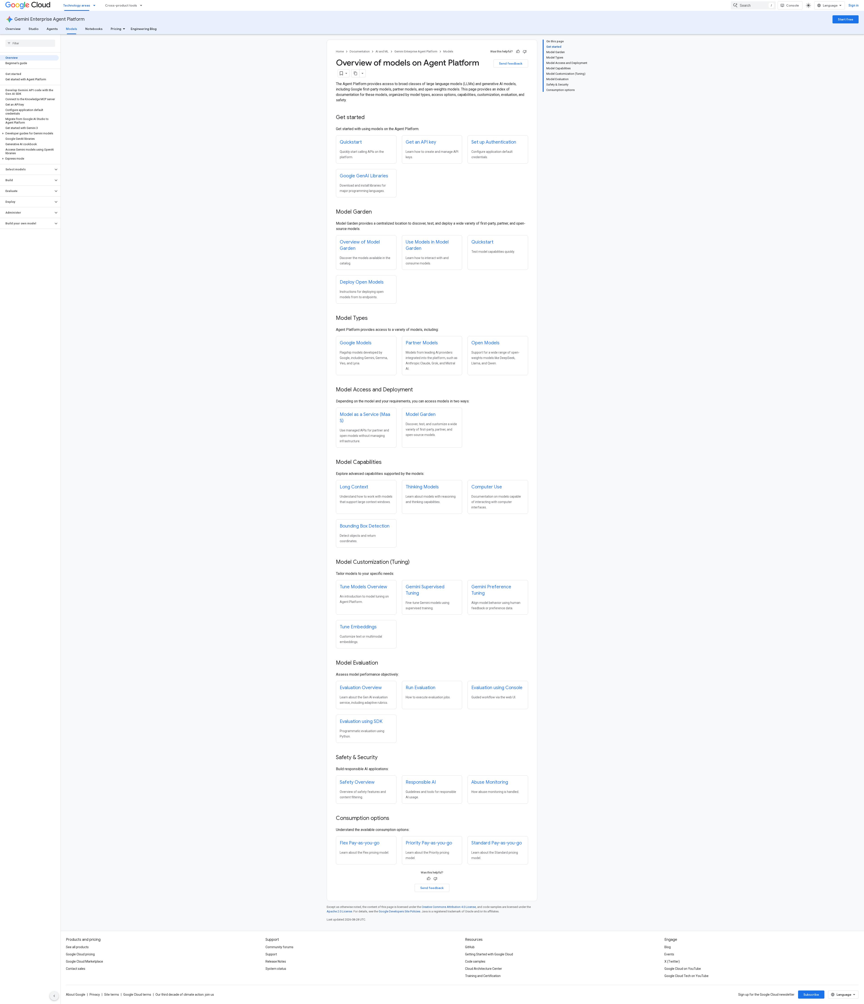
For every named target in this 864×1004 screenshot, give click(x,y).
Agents (52, 29)
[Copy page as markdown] (355, 73)
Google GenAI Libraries (364, 176)
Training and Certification (483, 976)
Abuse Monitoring (489, 782)
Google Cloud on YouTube (682, 968)
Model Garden (421, 414)
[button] (29, 133)
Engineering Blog (144, 29)
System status (276, 968)
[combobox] (753, 5)
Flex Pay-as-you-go (359, 843)
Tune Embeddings (358, 627)
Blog (667, 947)
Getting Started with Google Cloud (489, 954)
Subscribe (811, 995)
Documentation (360, 51)
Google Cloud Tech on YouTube (686, 976)
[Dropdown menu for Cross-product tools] (142, 5)
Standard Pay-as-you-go (496, 843)
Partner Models (422, 343)
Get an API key (421, 142)
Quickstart (351, 142)
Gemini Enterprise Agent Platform (49, 19)
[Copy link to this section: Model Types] (372, 318)
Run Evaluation (420, 687)
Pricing (116, 29)
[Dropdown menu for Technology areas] (95, 5)
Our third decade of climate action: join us (184, 994)
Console (792, 5)
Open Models (485, 343)
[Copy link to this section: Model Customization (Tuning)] (414, 562)
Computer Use (486, 487)
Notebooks (94, 29)
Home (340, 51)
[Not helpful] (524, 51)
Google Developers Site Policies (399, 911)
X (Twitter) (672, 961)
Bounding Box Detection (364, 526)
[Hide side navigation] (54, 995)
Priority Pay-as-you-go (429, 843)
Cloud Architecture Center (483, 968)
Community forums (279, 947)
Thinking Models (422, 487)
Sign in (853, 5)
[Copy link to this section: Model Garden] (376, 212)
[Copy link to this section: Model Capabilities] (386, 462)
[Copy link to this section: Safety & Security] (382, 757)
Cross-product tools (121, 5)
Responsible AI (421, 782)
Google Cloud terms (137, 994)
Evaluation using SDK (361, 721)
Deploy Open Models (362, 282)
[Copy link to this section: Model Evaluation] (382, 663)
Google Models (355, 343)
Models (71, 29)
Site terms (111, 994)
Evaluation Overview (361, 687)
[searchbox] (30, 43)
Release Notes (276, 961)
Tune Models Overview (363, 587)
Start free (845, 19)
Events (669, 954)
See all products (77, 947)
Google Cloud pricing (80, 954)
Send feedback (510, 63)
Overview (12, 29)
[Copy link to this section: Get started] (369, 117)
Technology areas (76, 5)
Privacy (95, 994)
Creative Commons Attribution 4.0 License (449, 907)
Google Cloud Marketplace (84, 961)
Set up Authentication (493, 142)
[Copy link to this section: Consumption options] (393, 818)
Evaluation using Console (496, 687)
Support (271, 954)
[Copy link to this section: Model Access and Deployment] (417, 390)
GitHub (470, 947)
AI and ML (382, 51)
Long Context (354, 487)
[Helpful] (518, 51)
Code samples (475, 961)
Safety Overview (357, 782)
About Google (75, 994)
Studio (33, 29)
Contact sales (75, 968)
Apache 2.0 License (339, 911)
